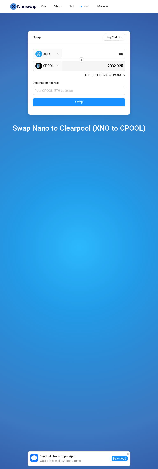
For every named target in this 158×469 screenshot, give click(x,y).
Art (72, 6)
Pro (43, 6)
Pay (86, 6)
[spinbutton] (93, 54)
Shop (58, 6)
